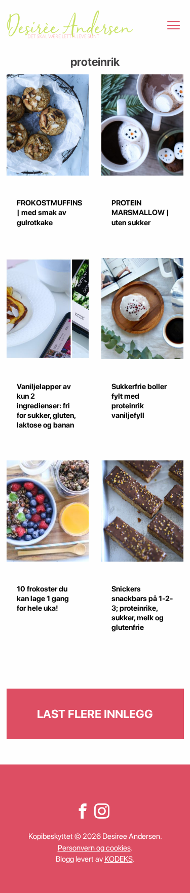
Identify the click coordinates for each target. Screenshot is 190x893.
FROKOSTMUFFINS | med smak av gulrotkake (49, 212)
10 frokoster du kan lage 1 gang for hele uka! (43, 598)
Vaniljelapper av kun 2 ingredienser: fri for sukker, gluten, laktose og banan (46, 406)
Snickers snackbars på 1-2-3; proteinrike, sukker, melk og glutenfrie (142, 608)
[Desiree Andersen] (70, 24)
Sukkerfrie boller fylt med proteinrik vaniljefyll (139, 401)
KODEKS (118, 859)
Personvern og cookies (94, 848)
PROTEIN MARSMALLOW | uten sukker (140, 212)
